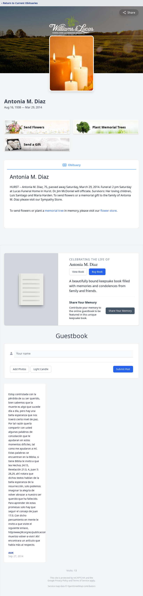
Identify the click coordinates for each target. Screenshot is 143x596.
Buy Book (97, 271)
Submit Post (123, 369)
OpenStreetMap (75, 586)
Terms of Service (81, 580)
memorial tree (54, 211)
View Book (78, 271)
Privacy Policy (61, 580)
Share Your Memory (120, 310)
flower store (108, 211)
